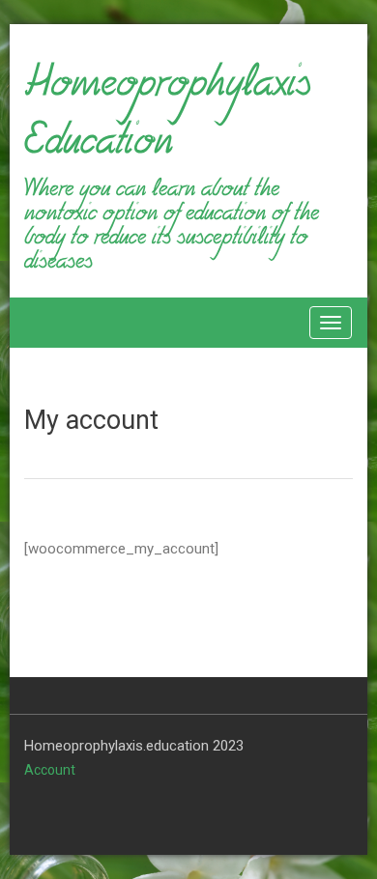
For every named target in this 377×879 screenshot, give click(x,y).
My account (91, 420)
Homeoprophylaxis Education (167, 120)
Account (49, 770)
